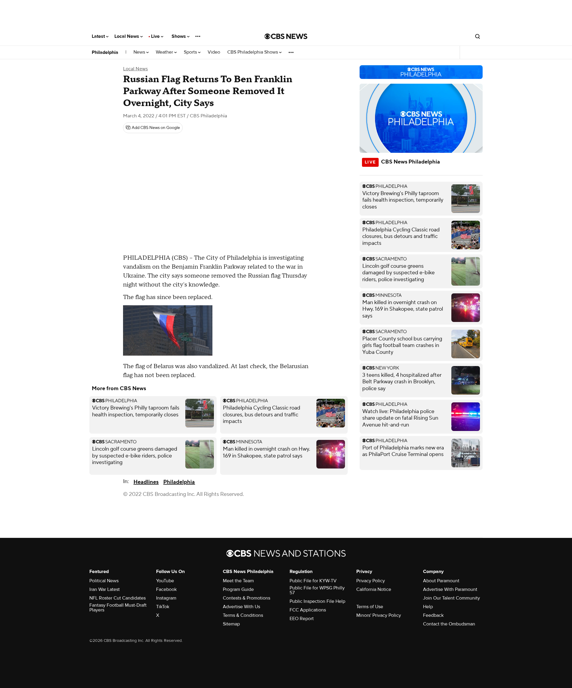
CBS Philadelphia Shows (253, 52)
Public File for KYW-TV (313, 580)
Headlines (145, 482)
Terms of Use (369, 606)
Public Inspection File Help (317, 601)
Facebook (166, 589)
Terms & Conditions (243, 615)
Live (156, 36)
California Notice (373, 589)
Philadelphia (105, 52)
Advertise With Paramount (450, 589)
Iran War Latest (104, 589)
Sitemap (231, 624)
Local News (127, 36)
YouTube (165, 580)
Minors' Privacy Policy (378, 615)
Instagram (166, 598)
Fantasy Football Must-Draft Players (118, 607)
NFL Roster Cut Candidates (117, 598)
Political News (104, 580)
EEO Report (302, 618)
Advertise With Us (241, 606)
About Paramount (441, 580)
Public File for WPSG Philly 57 (317, 590)
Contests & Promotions (246, 598)
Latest (99, 36)
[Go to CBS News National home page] (286, 36)
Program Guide (238, 589)
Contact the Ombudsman (449, 624)
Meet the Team (238, 580)
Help (428, 606)
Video (214, 52)
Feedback (433, 615)
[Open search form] (477, 36)
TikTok (162, 606)
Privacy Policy (370, 580)
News (139, 52)
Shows (179, 36)
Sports (191, 52)
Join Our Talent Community (451, 598)
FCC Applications (308, 610)
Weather (165, 52)
